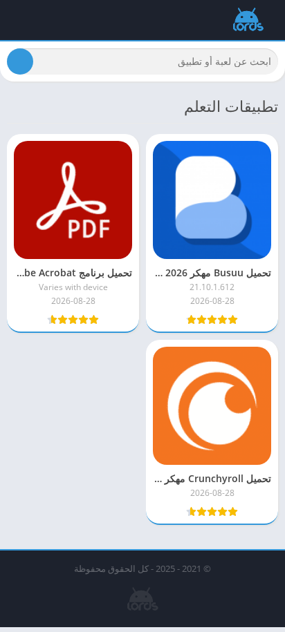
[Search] (20, 61)
